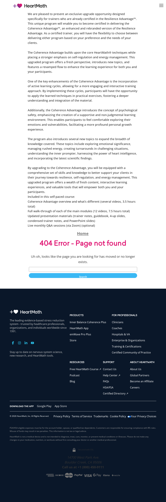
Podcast (75, 375)
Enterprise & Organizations (128, 340)
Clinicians (117, 322)
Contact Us (109, 369)
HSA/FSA (108, 387)
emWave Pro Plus (80, 334)
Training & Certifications (126, 346)
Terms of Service (82, 416)
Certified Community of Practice (131, 352)
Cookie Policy (118, 416)
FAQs (106, 381)
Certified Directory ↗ (115, 393)
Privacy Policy (61, 416)
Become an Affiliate (142, 381)
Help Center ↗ (111, 375)
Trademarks (101, 416)
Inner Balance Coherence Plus (88, 322)
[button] (161, 5)
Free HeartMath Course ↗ (85, 369)
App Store (61, 406)
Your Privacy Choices (143, 416)
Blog (72, 381)
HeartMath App (79, 328)
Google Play (44, 406)
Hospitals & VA (121, 334)
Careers (135, 387)
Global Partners (139, 375)
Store (73, 340)
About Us (135, 369)
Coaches (117, 328)
